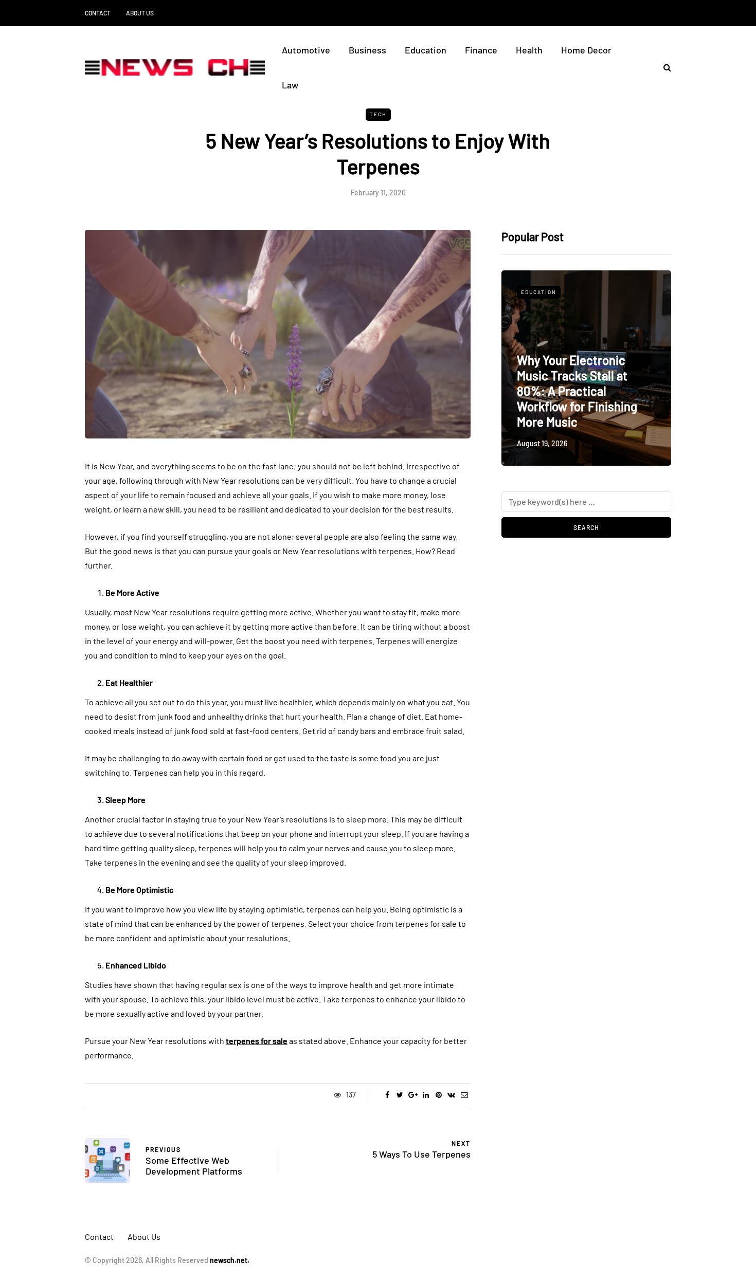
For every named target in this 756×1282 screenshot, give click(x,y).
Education (425, 50)
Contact (98, 12)
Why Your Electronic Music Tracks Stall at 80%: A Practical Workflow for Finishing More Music (577, 391)
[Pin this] (438, 1095)
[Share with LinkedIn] (425, 1095)
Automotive (306, 50)
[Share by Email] (464, 1095)
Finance (481, 50)
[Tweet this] (399, 1095)
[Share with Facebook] (387, 1095)
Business (367, 50)
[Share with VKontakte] (451, 1095)
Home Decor (586, 50)
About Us (140, 12)
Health (529, 50)
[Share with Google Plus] (412, 1095)
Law (290, 84)
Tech (378, 114)
